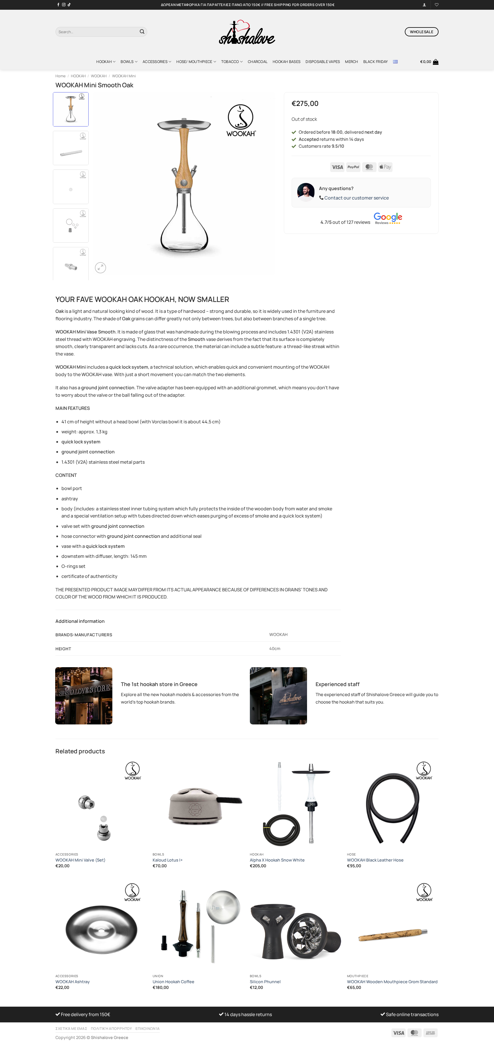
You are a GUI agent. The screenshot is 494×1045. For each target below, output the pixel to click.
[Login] (424, 4)
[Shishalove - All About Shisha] (247, 31)
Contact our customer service (356, 198)
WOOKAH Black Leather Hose (375, 860)
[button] (429, 62)
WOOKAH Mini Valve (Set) (80, 860)
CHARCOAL (258, 61)
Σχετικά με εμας (71, 1028)
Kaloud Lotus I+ (168, 860)
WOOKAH (99, 75)
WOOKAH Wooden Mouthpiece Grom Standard (392, 981)
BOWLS (127, 61)
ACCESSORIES (155, 61)
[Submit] (142, 32)
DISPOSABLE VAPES (323, 61)
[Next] (264, 183)
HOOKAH (104, 61)
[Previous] (104, 183)
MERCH (351, 61)
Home (60, 75)
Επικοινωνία (148, 1028)
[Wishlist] (437, 4)
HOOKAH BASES (286, 61)
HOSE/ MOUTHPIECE (194, 61)
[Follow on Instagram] (63, 5)
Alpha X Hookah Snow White (277, 860)
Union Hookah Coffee (173, 981)
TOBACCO (230, 61)
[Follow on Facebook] (58, 5)
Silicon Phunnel (265, 981)
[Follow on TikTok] (69, 5)
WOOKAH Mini (124, 75)
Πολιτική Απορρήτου (111, 1028)
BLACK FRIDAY (375, 61)
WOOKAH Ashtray (72, 981)
